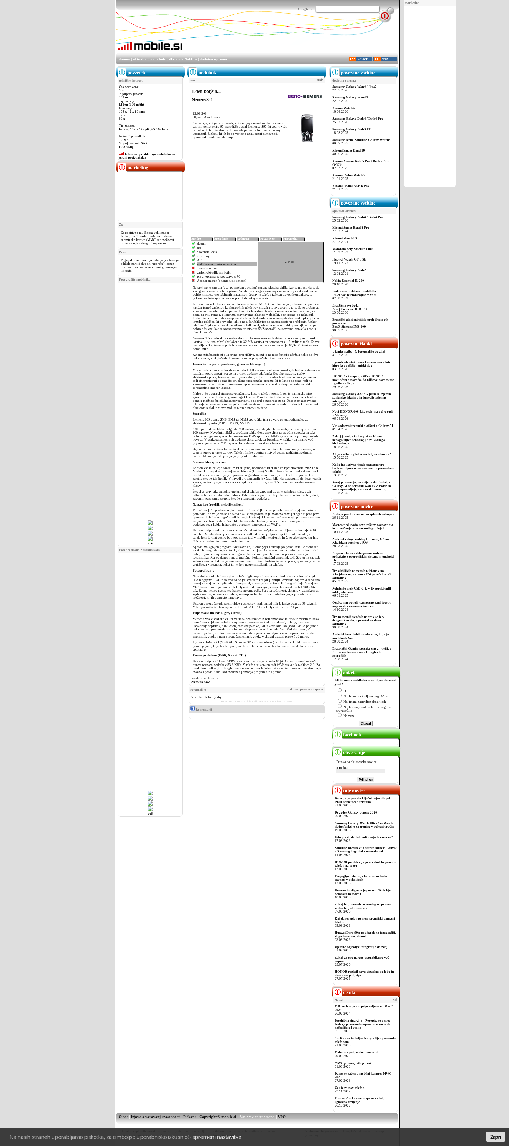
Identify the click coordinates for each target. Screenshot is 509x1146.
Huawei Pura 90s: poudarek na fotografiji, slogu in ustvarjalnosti (365, 934)
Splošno (196, 238)
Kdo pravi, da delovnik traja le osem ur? (364, 837)
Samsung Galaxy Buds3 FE (351, 129)
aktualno (140, 59)
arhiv (320, 79)
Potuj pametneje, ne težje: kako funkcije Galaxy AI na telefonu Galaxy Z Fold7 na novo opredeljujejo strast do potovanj (362, 485)
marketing (412, 2)
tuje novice (353, 790)
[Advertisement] (429, 96)
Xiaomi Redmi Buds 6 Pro (350, 185)
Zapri (495, 1137)
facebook (351, 734)
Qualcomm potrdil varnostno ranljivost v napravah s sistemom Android (361, 604)
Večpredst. (243, 238)
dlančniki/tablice (183, 59)
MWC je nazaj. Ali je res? (353, 1063)
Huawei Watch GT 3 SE (349, 259)
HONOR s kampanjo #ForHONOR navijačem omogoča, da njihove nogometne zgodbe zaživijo (363, 379)
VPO (282, 1116)
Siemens (198, 338)
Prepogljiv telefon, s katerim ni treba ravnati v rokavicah (361, 877)
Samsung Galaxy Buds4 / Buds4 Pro (357, 118)
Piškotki (190, 1116)
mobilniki (158, 59)
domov (124, 59)
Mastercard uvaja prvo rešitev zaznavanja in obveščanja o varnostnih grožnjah (362, 526)
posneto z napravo (311, 689)
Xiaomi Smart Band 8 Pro (350, 227)
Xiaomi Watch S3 (344, 238)
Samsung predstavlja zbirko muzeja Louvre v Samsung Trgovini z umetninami (366, 849)
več (150, 543)
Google (303, 9)
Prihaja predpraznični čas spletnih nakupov (363, 514)
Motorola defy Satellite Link (352, 249)
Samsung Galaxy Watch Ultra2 (354, 86)
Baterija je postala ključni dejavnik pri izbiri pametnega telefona (362, 799)
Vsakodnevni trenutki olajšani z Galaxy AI (362, 425)
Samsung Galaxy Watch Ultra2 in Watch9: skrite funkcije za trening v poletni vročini (365, 824)
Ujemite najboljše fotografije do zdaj (358, 351)
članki (348, 992)
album (294, 689)
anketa (349, 672)
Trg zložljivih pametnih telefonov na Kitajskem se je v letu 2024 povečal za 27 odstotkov (361, 574)
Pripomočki (290, 238)
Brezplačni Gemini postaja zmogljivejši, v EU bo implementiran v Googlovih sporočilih (361, 652)
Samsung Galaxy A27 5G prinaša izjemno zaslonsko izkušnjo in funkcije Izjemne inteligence (362, 397)
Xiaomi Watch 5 (343, 108)
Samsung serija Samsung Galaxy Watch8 (361, 139)
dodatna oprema (213, 59)
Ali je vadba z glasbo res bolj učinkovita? (361, 454)
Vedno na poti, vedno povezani (356, 1052)
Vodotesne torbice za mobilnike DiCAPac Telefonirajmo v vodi (354, 293)
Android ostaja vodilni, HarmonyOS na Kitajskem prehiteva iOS (360, 540)
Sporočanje (221, 238)
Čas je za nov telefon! (350, 1087)
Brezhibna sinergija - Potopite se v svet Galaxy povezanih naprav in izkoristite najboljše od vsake (362, 1024)
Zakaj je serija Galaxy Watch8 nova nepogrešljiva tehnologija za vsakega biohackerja (358, 439)
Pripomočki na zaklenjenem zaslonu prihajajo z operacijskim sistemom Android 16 (363, 556)
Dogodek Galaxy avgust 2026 (356, 812)
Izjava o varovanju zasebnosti (156, 1116)
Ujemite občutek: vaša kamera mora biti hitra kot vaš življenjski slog (361, 363)
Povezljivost (267, 238)
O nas (123, 1116)
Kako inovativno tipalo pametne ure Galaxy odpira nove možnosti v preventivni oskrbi (363, 468)
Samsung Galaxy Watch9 (350, 97)
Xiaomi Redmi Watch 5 (348, 175)
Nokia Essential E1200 (348, 280)
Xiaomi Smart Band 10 (348, 150)
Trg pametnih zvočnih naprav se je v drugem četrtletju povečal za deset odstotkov (358, 620)
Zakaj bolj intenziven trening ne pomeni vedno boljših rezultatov (363, 906)
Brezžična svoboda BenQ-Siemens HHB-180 (349, 307)
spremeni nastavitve (216, 1136)
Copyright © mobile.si (217, 1116)
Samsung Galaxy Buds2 (349, 270)
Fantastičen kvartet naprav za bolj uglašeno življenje (359, 1100)
